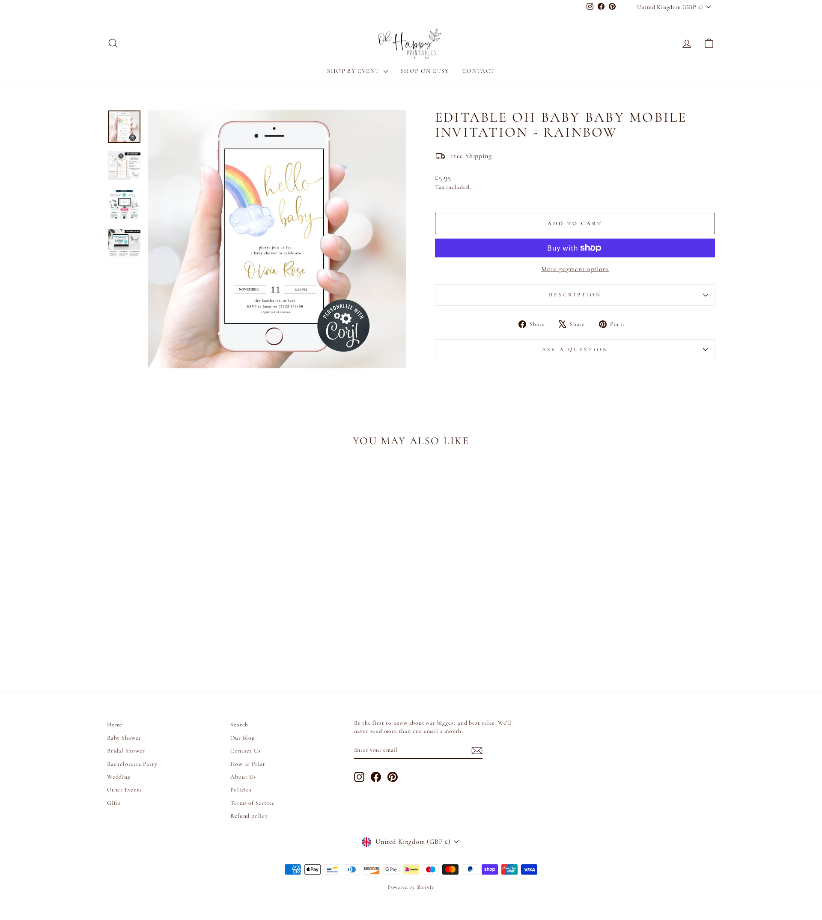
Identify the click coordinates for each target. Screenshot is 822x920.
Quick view (179, 603)
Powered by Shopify (411, 887)
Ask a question (575, 349)
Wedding (119, 776)
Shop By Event (354, 71)
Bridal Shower (126, 750)
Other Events (124, 789)
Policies (240, 789)
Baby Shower (124, 737)
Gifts (114, 802)
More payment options (575, 269)
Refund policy (249, 815)
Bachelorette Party (132, 764)
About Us (243, 776)
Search (239, 724)
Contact (478, 71)
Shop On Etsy (425, 71)
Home (114, 724)
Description (575, 294)
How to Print (247, 764)
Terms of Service (252, 802)
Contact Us (245, 750)
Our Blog (242, 737)
